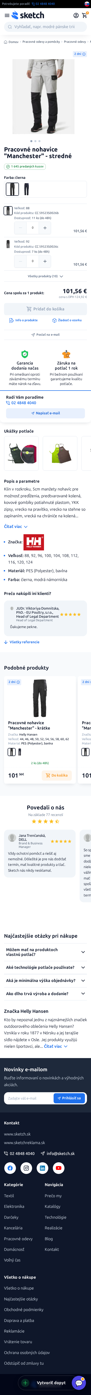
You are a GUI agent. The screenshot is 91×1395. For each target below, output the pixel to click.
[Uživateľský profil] (76, 15)
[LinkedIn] (42, 1168)
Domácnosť (14, 1249)
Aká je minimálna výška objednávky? (40, 980)
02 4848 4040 (22, 1153)
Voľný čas (12, 1260)
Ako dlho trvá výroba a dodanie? (37, 993)
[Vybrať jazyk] (87, 4)
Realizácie (53, 1228)
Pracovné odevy (75, 42)
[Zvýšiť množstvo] (45, 228)
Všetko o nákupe (19, 1288)
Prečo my (53, 1195)
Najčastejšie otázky (21, 1299)
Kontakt (52, 1249)
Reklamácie (14, 1331)
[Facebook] (10, 1168)
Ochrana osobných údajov (27, 1352)
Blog (49, 1238)
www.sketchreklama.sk (24, 1142)
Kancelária (13, 1228)
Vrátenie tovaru (18, 1341)
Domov (13, 42)
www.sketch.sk (17, 1134)
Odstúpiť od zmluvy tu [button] (24, 1363)
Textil (9, 1195)
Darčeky (11, 1217)
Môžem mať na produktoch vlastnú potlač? (32, 952)
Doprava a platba (19, 1320)
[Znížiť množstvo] (20, 228)
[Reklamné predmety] (7, 15)
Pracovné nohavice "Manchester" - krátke (29, 725)
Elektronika (14, 1206)
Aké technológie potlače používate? (40, 967)
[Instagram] (26, 1168)
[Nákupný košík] (84, 15)
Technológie (55, 1217)
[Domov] (27, 15)
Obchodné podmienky (23, 1309)
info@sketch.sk (61, 1153)
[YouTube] (59, 1168)
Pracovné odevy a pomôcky (41, 42)
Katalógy (52, 1206)
